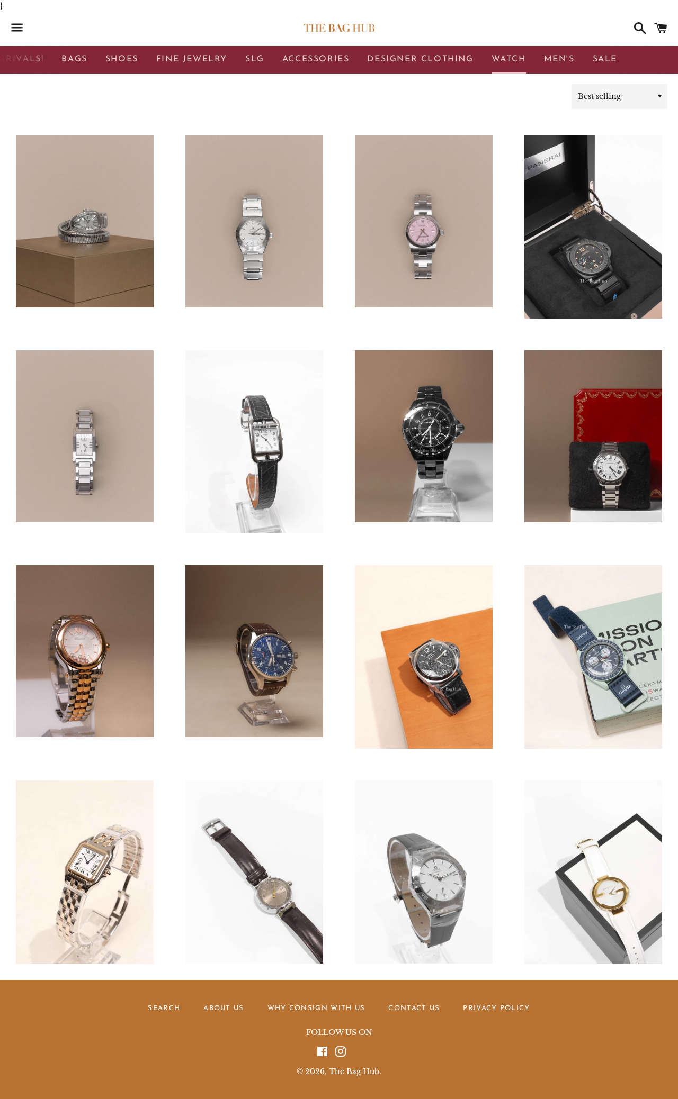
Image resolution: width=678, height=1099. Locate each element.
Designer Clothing (420, 59)
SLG (254, 59)
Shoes (121, 59)
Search (164, 1008)
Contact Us (414, 1008)
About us (223, 1008)
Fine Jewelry (191, 59)
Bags (74, 59)
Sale (605, 59)
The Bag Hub (354, 1071)
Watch (509, 59)
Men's (559, 59)
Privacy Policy (496, 1008)
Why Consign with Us (316, 1008)
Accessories (316, 59)
